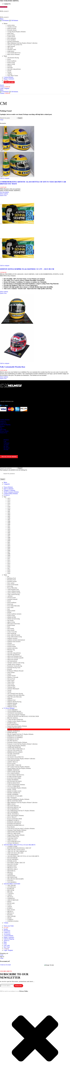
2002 (8, 544)
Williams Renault (12, 703)
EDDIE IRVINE (12, 732)
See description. (4, 192)
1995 (8, 532)
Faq (1, 428)
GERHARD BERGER (14, 747)
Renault (9, 669)
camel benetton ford (13, 589)
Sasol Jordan (11, 672)
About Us (3, 421)
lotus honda (10, 628)
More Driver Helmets (13, 54)
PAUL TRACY (11, 817)
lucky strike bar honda (13, 635)
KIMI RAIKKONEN (13, 783)
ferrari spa (10, 604)
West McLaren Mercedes (14, 697)
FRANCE (10, 897)
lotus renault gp (11, 633)
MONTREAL (11, 871)
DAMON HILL (12, 723)
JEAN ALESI (11, 763)
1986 (8, 518)
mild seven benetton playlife (15, 658)
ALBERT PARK (12, 846)
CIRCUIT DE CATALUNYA (16, 849)
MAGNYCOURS (12, 864)
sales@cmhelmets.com (6, 401)
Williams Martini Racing (14, 701)
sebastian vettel (11, 49)
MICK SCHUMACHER (14, 801)
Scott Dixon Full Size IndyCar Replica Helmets (21, 828)
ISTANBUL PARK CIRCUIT (16, 862)
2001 (8, 542)
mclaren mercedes (12, 648)
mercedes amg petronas (14, 69)
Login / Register (8, 950)
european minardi (12, 599)
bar (8, 576)
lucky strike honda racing (14, 636)
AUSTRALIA (11, 887)
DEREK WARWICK (13, 731)
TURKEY (10, 919)
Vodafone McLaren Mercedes (15, 695)
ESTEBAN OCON (13, 739)
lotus (8, 627)
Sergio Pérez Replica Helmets (15, 835)
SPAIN (9, 918)
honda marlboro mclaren (14, 614)
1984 (8, 514)
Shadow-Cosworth (12, 677)
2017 (8, 568)
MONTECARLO (12, 869)
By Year (6, 446)
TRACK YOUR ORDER (8, 456)
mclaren (9, 66)
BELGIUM (10, 890)
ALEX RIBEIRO (12, 710)
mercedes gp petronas (13, 654)
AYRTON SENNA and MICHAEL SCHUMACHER (23, 716)
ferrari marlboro (11, 61)
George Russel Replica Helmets (16, 31)
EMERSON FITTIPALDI (15, 736)
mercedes (10, 67)
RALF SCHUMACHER (14, 819)
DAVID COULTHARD (14, 729)
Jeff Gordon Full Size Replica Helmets (18, 767)
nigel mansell (11, 46)
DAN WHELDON (13, 724)
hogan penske (11, 610)
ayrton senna (11, 25)
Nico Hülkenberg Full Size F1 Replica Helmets (21, 810)
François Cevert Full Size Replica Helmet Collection (22, 744)
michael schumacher (13, 41)
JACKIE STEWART (13, 753)
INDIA (9, 901)
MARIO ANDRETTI (13, 793)
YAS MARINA (11, 882)
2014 (8, 563)
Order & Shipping (5, 424)
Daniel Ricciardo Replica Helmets (17, 726)
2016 (8, 567)
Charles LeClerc (12, 27)
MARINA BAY (12, 866)
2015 (8, 565)
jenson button (11, 35)
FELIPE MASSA (12, 740)
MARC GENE (11, 789)
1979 (8, 508)
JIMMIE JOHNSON (13, 770)
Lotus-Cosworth (12, 632)
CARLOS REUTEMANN (15, 719)
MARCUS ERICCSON (14, 791)
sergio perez (10, 51)
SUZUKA (10, 880)
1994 (8, 531)
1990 (8, 524)
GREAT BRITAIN (12, 900)
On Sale (6, 449)
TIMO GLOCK (12, 840)
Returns (2, 426)
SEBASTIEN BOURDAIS (15, 832)
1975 (8, 501)
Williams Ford (11, 700)
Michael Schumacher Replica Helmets (18, 799)
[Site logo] (4, 20)
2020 (8, 573)
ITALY (9, 905)
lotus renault (10, 630)
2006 (8, 550)
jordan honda (11, 625)
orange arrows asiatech (13, 664)
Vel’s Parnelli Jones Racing (15, 693)
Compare (6, 948)
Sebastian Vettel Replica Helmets (16, 830)
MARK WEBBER (12, 794)
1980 (8, 510)
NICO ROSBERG (12, 812)
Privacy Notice (4, 431)
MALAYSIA (11, 910)
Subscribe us (3, 7)
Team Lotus (10, 684)
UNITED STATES (12, 921)
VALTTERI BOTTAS (13, 53)
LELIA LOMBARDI (13, 786)
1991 (8, 526)
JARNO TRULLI (12, 762)
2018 (8, 570)
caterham (9, 596)
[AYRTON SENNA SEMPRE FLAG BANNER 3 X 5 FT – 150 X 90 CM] (17, 229)
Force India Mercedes (13, 606)
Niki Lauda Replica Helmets (15, 815)
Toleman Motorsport (13, 688)
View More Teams (12, 75)
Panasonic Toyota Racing (14, 666)
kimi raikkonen (11, 38)
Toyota (9, 72)
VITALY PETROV (13, 843)
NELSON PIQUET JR (14, 807)
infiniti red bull (11, 617)
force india (10, 607)
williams (9, 74)
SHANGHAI (11, 875)
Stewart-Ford (11, 679)
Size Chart (3, 429)
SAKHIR (10, 874)
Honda (9, 612)
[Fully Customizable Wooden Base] (17, 327)
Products (6, 440)
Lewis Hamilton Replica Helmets (16, 788)
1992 (8, 527)
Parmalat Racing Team (13, 667)
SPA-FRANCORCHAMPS (15, 879)
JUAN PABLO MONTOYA (15, 775)
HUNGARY (11, 903)
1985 (8, 516)
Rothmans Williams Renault (15, 671)
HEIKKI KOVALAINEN (15, 752)
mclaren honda (11, 646)
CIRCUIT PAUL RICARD (15, 853)
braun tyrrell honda (12, 584)
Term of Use (3, 432)
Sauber (9, 674)
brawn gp (10, 586)
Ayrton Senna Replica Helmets (16, 714)
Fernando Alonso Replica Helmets (17, 742)
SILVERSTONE (12, 877)
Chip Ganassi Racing (13, 594)
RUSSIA (10, 914)
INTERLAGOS (12, 861)
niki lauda (10, 48)
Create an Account (5, 964)
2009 (8, 555)
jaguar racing (11, 64)
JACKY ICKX (11, 755)
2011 (8, 558)
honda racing (11, 62)
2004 (8, 547)
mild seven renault (12, 659)
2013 (8, 562)
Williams (9, 698)
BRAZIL (10, 892)
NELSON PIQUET (13, 806)
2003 (8, 545)
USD (33, 9)
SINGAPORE (11, 916)
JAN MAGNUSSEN (13, 760)
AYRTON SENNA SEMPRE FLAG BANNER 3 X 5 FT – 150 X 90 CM (27, 269)
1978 (8, 506)
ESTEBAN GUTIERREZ (15, 737)
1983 (8, 513)
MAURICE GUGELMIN (14, 796)
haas (8, 609)
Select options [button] (4, 194)
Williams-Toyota (12, 706)
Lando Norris (11, 36)
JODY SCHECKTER (13, 771)
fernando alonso (11, 30)
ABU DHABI (11, 885)
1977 (8, 505)
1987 (8, 519)
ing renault (10, 620)
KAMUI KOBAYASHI (14, 776)
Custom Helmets (5, 419)
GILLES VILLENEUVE (14, 44)
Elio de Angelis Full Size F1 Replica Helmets (20, 734)
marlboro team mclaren (14, 641)
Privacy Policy (23, 991)
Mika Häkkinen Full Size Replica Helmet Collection (22, 43)
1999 (8, 539)
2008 (8, 554)
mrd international (12, 661)
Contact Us (3, 423)
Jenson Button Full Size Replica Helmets (19, 768)
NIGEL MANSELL (13, 814)
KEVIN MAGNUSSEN (14, 781)
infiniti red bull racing (13, 619)
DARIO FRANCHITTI (14, 727)
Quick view (3, 195)
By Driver (6, 448)
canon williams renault (13, 593)
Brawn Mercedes (12, 588)
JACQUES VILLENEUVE (15, 757)
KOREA (9, 908)
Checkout (6, 443)
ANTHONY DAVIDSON (15, 713)
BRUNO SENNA (12, 718)
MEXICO (10, 911)
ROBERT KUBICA (13, 820)
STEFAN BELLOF (13, 836)
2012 (8, 560)
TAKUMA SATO (12, 838)
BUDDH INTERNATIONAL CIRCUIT (19, 848)
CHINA (9, 895)
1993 (8, 529)
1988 (8, 521)
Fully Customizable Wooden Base (12, 367)
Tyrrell (9, 692)
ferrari (9, 59)
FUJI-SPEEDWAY (13, 854)
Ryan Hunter (11, 827)
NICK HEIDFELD (13, 809)
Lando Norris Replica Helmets (16, 784)
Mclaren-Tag (11, 649)
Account (6, 444)
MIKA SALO (11, 804)
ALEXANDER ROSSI (14, 711)
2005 (8, 549)
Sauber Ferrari (11, 675)
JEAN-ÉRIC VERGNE (14, 765)
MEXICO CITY (12, 867)
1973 (8, 498)
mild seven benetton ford (14, 656)
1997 (8, 536)
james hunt (10, 33)
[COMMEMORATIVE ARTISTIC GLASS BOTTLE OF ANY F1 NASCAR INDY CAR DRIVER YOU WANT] (17, 151)
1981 (8, 511)
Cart (5, 441)
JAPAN (9, 906)
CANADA (10, 893)
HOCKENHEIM (12, 858)
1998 (8, 537)
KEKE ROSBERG (13, 780)
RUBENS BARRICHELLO (15, 825)
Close (1, 119)
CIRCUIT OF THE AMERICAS (17, 851)
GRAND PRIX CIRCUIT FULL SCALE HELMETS (23, 856)
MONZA (10, 872)
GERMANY (11, 898)
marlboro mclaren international (16, 640)
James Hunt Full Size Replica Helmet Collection (21, 758)
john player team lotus (13, 623)
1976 (8, 503)
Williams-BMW (11, 705)
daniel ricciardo (11, 28)
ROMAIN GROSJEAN (14, 822)
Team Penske (11, 685)
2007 (8, 552)
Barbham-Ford (11, 578)
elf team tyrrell (11, 597)
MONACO (10, 913)
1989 (8, 523)
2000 (8, 541)
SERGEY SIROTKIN (13, 833)
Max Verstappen (12, 797)
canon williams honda (13, 591)
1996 (8, 534)
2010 (8, 557)
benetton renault (11, 581)
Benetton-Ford (11, 580)
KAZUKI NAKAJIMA (14, 778)
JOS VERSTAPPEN (13, 773)
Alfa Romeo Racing (13, 57)
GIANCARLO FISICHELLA (16, 749)
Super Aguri (10, 680)
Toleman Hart (11, 687)
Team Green (10, 682)
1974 (8, 500)
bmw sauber (10, 583)
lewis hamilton (11, 40)
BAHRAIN (10, 888)
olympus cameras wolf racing (15, 662)
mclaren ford (11, 645)
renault (9, 70)
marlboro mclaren (12, 638)
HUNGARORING (13, 859)
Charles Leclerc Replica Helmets (16, 721)
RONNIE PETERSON (14, 823)
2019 (8, 571)
